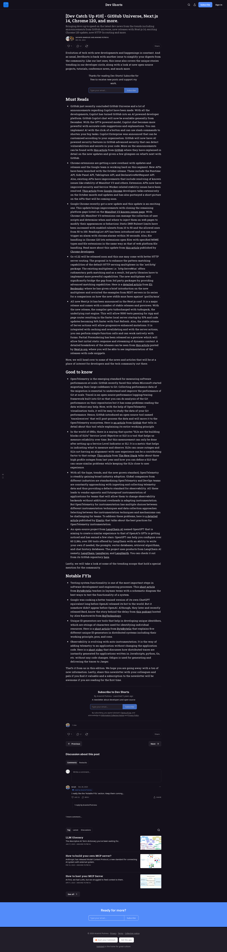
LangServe (102, 553)
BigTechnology (111, 615)
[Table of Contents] (3, 476)
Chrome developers (82, 251)
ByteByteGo (84, 590)
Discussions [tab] (86, 830)
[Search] (189, 4)
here (106, 557)
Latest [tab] (75, 830)
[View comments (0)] (91, 886)
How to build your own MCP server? (88, 855)
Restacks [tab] (83, 762)
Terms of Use (126, 713)
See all (71, 894)
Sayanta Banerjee (83, 37)
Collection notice (132, 933)
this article (100, 150)
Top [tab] (68, 830)
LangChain (87, 553)
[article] (113, 843)
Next (153, 743)
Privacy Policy (133, 715)
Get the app (126, 940)
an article (119, 422)
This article (89, 190)
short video (96, 649)
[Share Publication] (194, 4)
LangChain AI (114, 529)
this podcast (144, 611)
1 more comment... (74, 817)
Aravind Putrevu (102, 37)
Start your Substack (107, 940)
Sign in (218, 4)
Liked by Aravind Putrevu (83, 790)
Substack (100, 946)
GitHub (119, 150)
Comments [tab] (72, 762)
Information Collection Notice (112, 715)
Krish (73, 787)
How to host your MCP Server (84, 876)
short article (147, 586)
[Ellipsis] (160, 787)
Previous (75, 743)
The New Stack (128, 455)
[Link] (62, 99)
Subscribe (205, 4)
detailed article (132, 284)
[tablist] (77, 762)
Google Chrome (113, 190)
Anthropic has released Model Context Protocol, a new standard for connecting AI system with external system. (101, 860)
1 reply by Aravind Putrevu (85, 805)
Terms (120, 933)
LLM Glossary (74, 837)
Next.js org (80, 349)
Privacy (113, 933)
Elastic (100, 520)
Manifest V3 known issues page (125, 211)
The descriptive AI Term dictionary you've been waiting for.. (92, 841)
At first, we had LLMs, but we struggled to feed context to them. (94, 879)
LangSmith (122, 553)
